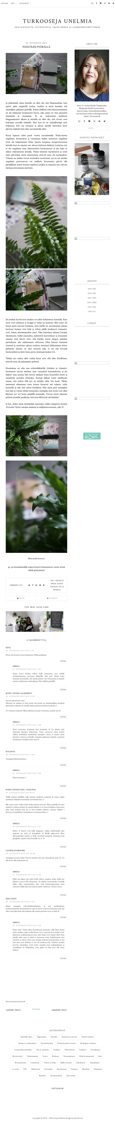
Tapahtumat (95, 1062)
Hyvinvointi (17, 1056)
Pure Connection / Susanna (21, 789)
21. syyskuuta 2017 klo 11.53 (27, 875)
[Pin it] (40, 585)
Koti (100, 1056)
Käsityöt (42, 1075)
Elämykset (98, 1069)
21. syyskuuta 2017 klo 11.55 (27, 925)
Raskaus (55, 1056)
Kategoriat (24, 3)
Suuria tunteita (87, 1037)
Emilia (16, 666)
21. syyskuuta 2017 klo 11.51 (27, 827)
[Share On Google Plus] (36, 585)
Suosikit (54, 1037)
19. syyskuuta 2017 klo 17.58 (20, 755)
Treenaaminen (69, 1056)
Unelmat (56, 1050)
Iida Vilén (11, 898)
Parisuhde (48, 1069)
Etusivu (4, 3)
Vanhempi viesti (59, 1010)
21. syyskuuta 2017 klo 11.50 (27, 773)
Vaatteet (74, 1069)
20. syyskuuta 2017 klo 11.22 (20, 902)
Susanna (10, 751)
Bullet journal (66, 1062)
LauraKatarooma (15, 850)
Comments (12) (16, 585)
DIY (25, 1069)
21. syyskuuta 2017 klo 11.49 (27, 725)
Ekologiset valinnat (88, 1043)
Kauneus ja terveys (69, 1037)
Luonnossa (35, 1062)
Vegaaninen (41, 1037)
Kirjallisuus (95, 1050)
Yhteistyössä (70, 1050)
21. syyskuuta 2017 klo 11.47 (27, 669)
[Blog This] (43, 585)
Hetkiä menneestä (86, 1056)
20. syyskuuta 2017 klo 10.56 (20, 853)
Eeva (8, 647)
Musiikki (85, 1069)
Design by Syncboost (74, 1118)
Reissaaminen (20, 1062)
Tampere (82, 1050)
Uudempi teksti (13, 1010)
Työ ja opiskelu (42, 1050)
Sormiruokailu (56, 1075)
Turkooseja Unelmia (57, 1118)
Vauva (45, 1056)
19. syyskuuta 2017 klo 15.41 (20, 651)
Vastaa (63, 661)
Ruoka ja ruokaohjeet (27, 1043)
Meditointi (35, 1069)
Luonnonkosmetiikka (23, 1050)
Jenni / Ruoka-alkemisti (19, 693)
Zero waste (70, 1075)
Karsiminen (61, 1069)
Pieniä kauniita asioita (67, 1043)
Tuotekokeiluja (47, 1043)
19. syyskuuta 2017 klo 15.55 (20, 696)
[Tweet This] (29, 585)
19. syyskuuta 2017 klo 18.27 (20, 793)
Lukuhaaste (80, 1062)
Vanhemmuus (32, 1056)
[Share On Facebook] (32, 585)
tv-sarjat (15, 1069)
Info (13, 3)
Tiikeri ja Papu (50, 1062)
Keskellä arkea (27, 1037)
